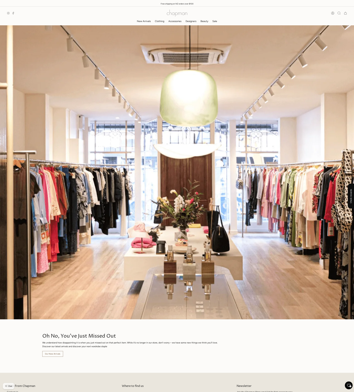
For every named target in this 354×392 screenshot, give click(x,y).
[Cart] (345, 13)
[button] (159, 21)
